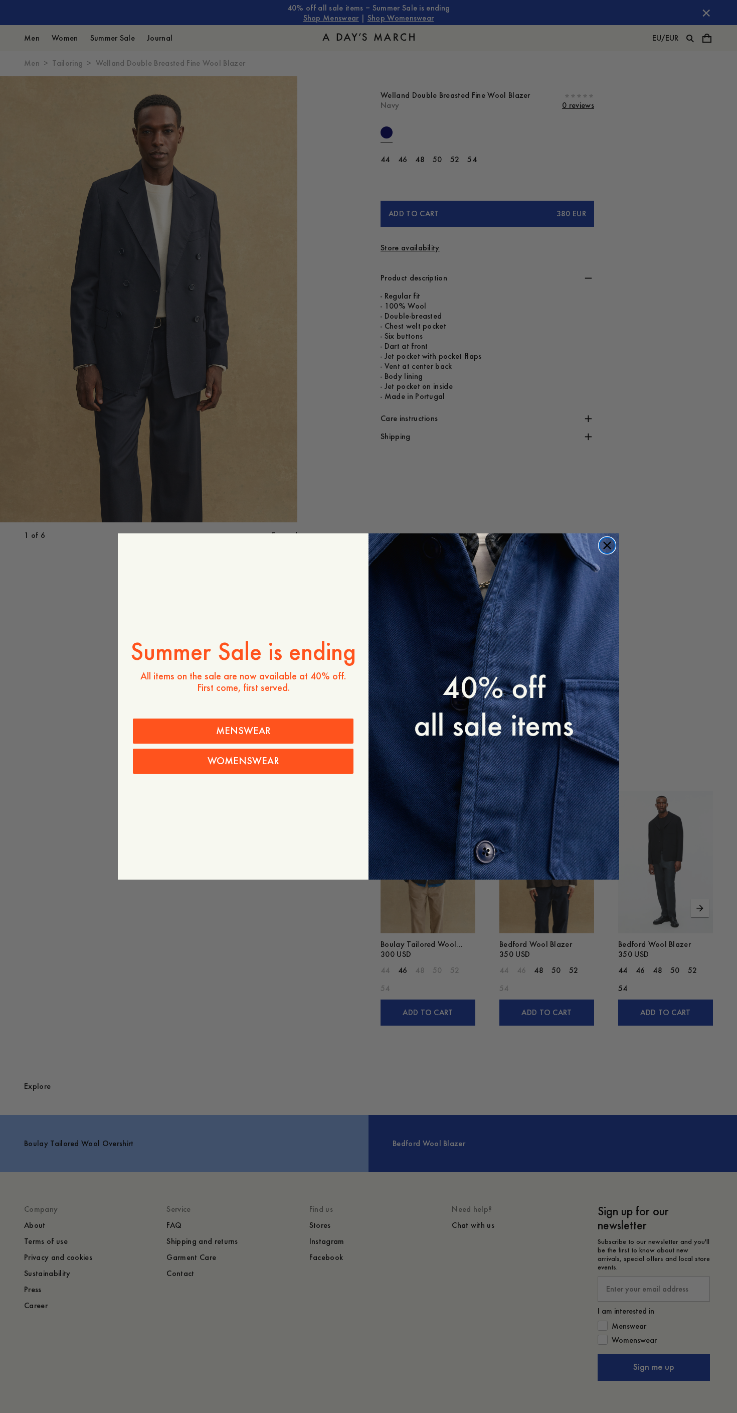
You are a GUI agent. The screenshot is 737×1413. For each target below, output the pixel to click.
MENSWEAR (243, 731)
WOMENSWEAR (243, 761)
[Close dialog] (607, 545)
